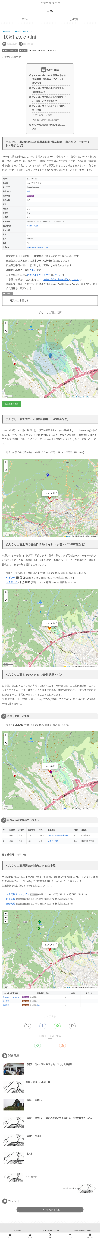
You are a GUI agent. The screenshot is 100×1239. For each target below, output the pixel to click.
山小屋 (43, 50)
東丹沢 (24, 50)
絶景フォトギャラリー (39, 275)
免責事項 (17, 1230)
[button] (50, 356)
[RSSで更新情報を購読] (62, 1045)
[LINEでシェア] (57, 1026)
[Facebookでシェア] (42, 1026)
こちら (32, 270)
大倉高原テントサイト (17, 894)
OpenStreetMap (84, 397)
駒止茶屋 (10, 899)
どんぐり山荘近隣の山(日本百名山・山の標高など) (49, 90)
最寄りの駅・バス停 (43, 115)
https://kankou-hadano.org (37, 247)
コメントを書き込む (50, 1209)
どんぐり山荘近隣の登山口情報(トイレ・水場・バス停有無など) (49, 99)
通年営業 (53, 50)
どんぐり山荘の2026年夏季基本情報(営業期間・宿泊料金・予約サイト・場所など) (49, 79)
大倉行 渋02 (53, 841)
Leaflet (74, 397)
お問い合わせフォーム (83, 1230)
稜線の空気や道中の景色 (56, 279)
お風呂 (34, 50)
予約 (28, 191)
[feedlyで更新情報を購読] (37, 1045)
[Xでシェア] (27, 1026)
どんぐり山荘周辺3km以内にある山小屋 (48, 127)
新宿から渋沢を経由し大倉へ (47, 120)
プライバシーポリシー (50, 1230)
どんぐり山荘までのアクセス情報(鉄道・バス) (49, 108)
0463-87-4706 (32, 226)
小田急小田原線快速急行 (58, 835)
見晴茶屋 (10, 903)
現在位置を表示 (11, 404)
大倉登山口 (12, 582)
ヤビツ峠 (10, 577)
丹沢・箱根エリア (11, 50)
